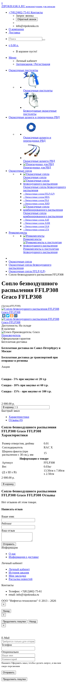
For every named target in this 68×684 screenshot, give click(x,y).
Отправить (9, 544)
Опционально (10, 651)
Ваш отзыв (8, 530)
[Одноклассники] (11, 315)
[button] (14, 45)
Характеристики (19, 416)
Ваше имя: (7, 516)
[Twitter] (7, 315)
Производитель (10, 335)
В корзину (8, 407)
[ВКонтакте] (3, 315)
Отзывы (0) (16, 420)
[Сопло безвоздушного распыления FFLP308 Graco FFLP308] (34, 312)
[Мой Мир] (15, 315)
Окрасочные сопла (20, 170)
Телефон (6, 644)
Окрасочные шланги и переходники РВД (34, 117)
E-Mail (5, 637)
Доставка (14, 32)
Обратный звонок (26, 19)
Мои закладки (17, 575)
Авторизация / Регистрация (33, 64)
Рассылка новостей (20, 579)
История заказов (19, 572)
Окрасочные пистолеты (23, 70)
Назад (6, 611)
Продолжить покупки (14, 621)
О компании (16, 29)
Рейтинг (6, 523)
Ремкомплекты (18, 232)
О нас (12, 553)
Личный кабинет (19, 569)
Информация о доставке (24, 557)
